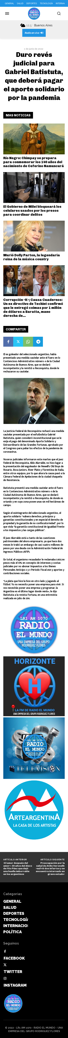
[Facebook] (8, 342)
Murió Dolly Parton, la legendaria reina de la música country (31, 257)
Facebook (14, 958)
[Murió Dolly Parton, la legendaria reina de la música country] (34, 236)
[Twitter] (18, 342)
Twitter (13, 971)
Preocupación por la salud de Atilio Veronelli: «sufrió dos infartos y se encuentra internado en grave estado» (50, 869)
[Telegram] (38, 342)
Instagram (15, 985)
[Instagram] (5, 979)
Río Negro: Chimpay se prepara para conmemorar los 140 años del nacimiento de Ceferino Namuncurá (33, 162)
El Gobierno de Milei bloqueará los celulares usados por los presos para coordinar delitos (32, 211)
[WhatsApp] (28, 342)
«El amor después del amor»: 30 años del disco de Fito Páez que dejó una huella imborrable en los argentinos (17, 869)
